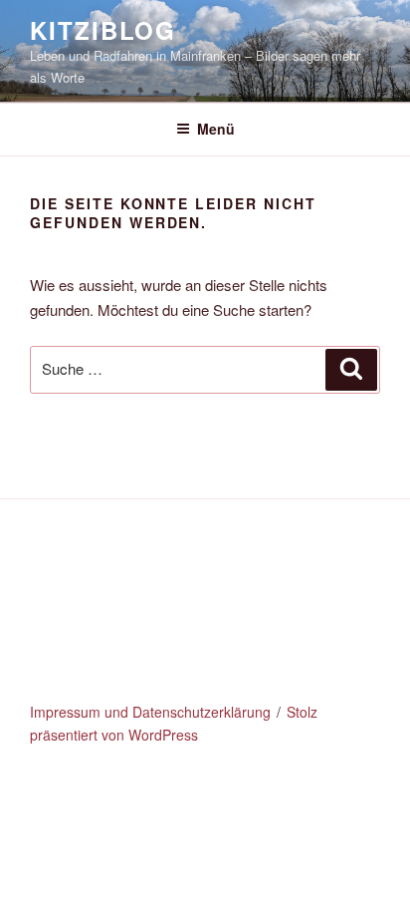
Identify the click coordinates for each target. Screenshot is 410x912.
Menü (216, 129)
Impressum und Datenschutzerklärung (150, 712)
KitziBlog (103, 30)
